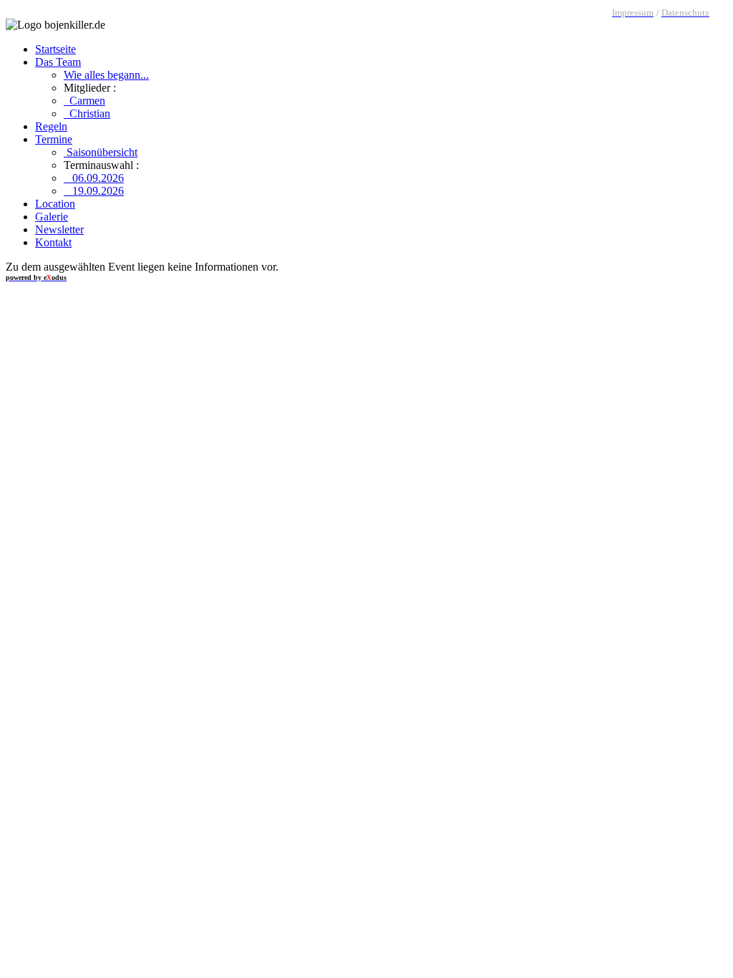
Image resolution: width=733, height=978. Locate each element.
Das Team (58, 62)
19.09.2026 (94, 191)
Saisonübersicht (100, 152)
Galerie (51, 216)
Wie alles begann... (106, 75)
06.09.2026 (94, 178)
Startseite (55, 49)
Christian (87, 113)
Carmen (84, 101)
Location (55, 204)
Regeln (51, 126)
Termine (53, 139)
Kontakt (53, 242)
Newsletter (59, 229)
